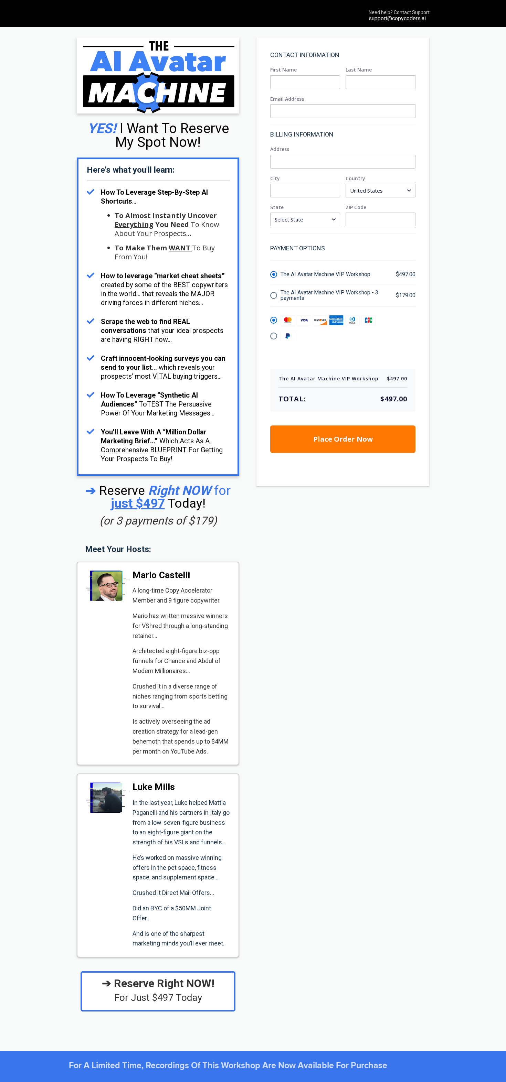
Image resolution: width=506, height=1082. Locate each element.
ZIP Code (356, 207)
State (277, 207)
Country (355, 178)
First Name (283, 70)
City (275, 178)
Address (279, 149)
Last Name (359, 70)
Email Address (287, 99)
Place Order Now (343, 439)
